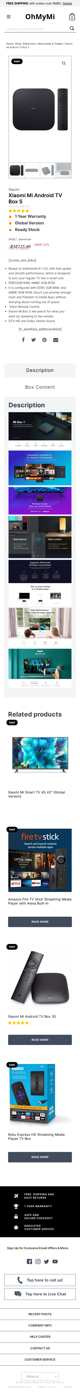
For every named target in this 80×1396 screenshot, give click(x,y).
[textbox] (40, 1376)
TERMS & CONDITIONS (19, 1387)
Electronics (29, 43)
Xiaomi (14, 189)
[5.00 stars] (19, 1023)
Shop (18, 43)
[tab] (40, 370)
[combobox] (35, 28)
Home (9, 43)
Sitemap (68, 1387)
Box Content (40, 387)
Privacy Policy (47, 1387)
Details (67, 3)
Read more (40, 921)
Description (40, 370)
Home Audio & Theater (50, 43)
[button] (19, 211)
